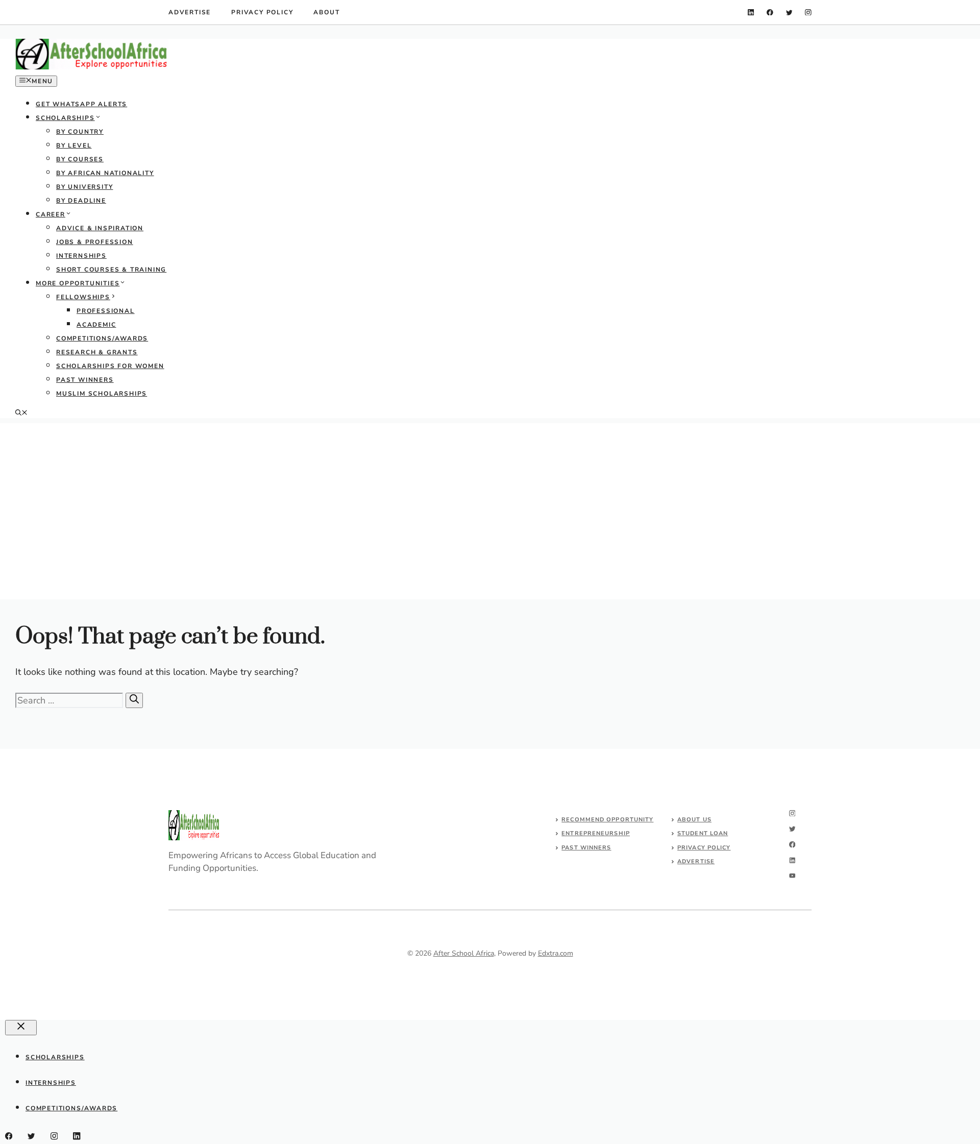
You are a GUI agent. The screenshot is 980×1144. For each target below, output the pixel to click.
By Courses (80, 159)
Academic (96, 325)
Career (50, 214)
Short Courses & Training (111, 269)
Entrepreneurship (595, 833)
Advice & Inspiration (99, 228)
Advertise (189, 12)
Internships (81, 256)
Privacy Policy (262, 12)
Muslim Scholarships (101, 394)
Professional (106, 311)
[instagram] (808, 12)
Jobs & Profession (94, 242)
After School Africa (463, 953)
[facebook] (770, 12)
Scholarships (65, 118)
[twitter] (789, 12)
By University (84, 187)
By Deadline (81, 201)
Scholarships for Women (110, 366)
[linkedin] (751, 12)
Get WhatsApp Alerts (81, 104)
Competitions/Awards (102, 338)
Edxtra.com (555, 953)
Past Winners (85, 380)
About (326, 12)
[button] (21, 413)
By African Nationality (105, 173)
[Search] (134, 700)
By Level (73, 145)
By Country (80, 132)
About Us (694, 819)
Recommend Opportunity (607, 819)
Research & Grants (97, 352)
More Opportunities (77, 283)
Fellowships (83, 297)
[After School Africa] (91, 67)
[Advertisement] (490, 494)
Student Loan (702, 833)
